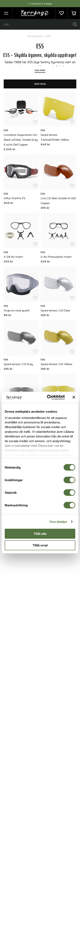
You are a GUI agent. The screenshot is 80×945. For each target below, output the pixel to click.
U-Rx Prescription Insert (56, 256)
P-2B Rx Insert (13, 256)
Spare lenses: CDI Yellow (56, 364)
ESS (48, 36)
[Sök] (75, 24)
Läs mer (40, 70)
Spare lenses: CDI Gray (18, 364)
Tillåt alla (40, 533)
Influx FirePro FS (14, 198)
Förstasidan (35, 36)
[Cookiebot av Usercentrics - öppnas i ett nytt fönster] (48, 397)
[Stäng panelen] (73, 397)
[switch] (69, 480)
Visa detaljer (58, 521)
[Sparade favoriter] (61, 13)
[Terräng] (35, 13)
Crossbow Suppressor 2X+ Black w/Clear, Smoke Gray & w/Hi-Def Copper (21, 140)
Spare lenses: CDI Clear (55, 310)
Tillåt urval (40, 545)
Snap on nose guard (17, 310)
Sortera (40, 84)
